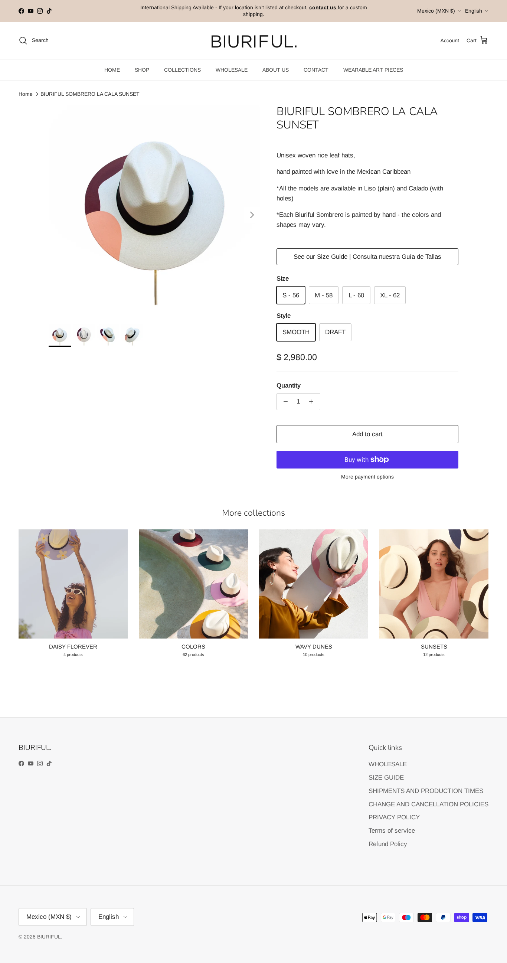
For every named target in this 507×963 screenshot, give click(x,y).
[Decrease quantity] (283, 402)
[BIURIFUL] (253, 40)
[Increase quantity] (313, 402)
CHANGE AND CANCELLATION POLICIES (428, 804)
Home (26, 94)
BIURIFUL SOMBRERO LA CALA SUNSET (90, 94)
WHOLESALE (232, 70)
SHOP (142, 70)
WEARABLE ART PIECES (373, 70)
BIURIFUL (49, 937)
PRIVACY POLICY (394, 817)
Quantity (289, 385)
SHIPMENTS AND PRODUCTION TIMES (426, 790)
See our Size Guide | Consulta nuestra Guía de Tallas (367, 256)
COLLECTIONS (182, 70)
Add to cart (367, 434)
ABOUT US (275, 70)
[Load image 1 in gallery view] (154, 211)
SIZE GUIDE (386, 777)
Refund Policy (388, 844)
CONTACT (316, 70)
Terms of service (392, 830)
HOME (112, 70)
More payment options (367, 477)
